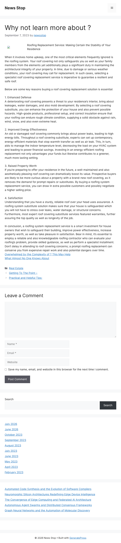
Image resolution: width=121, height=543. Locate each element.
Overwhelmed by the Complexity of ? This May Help (37, 254)
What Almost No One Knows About (27, 258)
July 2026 (11, 424)
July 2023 (11, 450)
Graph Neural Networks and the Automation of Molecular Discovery (47, 510)
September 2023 (15, 440)
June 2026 (11, 429)
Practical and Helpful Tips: (25, 277)
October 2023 (13, 434)
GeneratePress (77, 537)
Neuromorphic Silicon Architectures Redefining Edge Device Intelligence (50, 494)
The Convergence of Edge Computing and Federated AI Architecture (48, 499)
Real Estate (16, 268)
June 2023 (11, 456)
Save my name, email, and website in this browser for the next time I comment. (58, 369)
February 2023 (14, 472)
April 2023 (11, 467)
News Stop (15, 8)
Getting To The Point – (23, 273)
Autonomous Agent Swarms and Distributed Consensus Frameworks (48, 505)
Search (9, 399)
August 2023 (13, 445)
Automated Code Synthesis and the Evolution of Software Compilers (48, 489)
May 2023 (11, 461)
